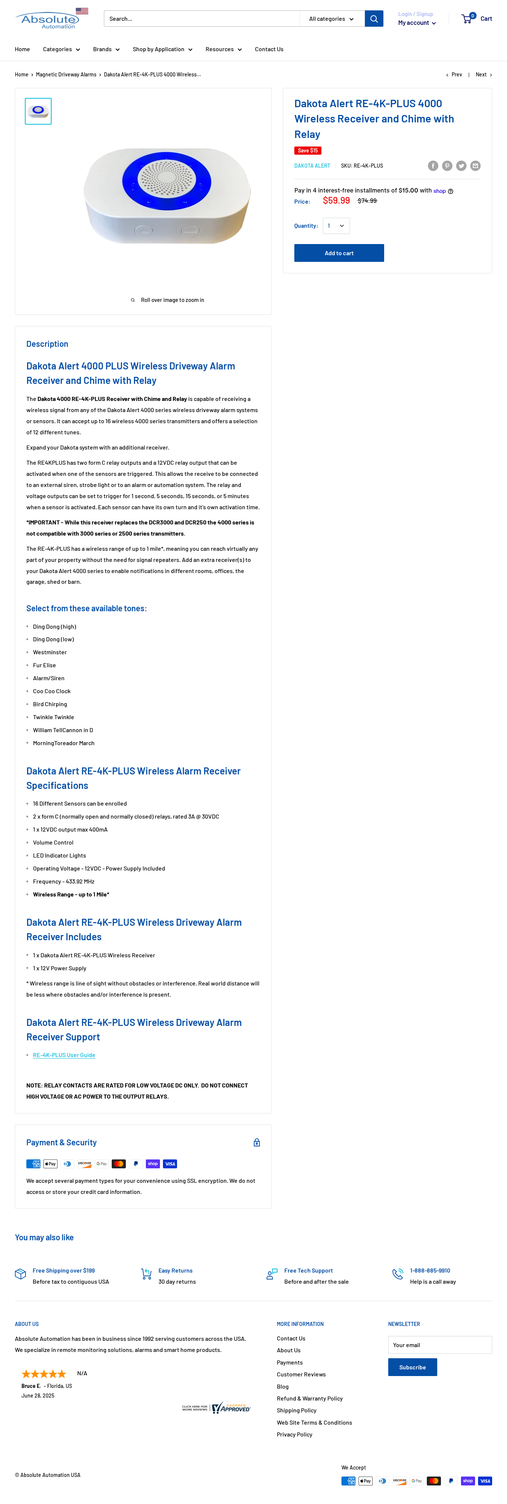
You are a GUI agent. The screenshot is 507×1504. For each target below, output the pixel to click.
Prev (457, 74)
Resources (220, 48)
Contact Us (269, 48)
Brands (102, 48)
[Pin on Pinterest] (447, 165)
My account (414, 22)
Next (481, 74)
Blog (283, 1386)
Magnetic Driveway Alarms (66, 74)
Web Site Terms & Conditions (314, 1422)
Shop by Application (158, 48)
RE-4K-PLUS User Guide (64, 1054)
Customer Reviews (301, 1374)
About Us (289, 1349)
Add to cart (339, 253)
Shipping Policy (297, 1410)
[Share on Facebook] (433, 165)
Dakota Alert (312, 165)
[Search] (374, 18)
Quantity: (306, 225)
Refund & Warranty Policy (310, 1398)
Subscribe (412, 1366)
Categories (57, 48)
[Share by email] (475, 165)
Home (22, 48)
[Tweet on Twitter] (461, 165)
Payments (290, 1362)
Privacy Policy (295, 1434)
